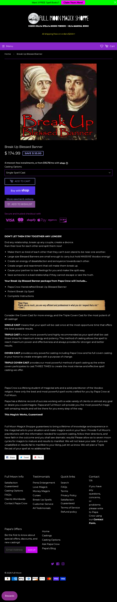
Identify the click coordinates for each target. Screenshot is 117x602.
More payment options (20, 199)
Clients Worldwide (15, 499)
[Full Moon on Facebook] (57, 564)
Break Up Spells (42, 499)
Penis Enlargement (44, 482)
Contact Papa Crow (16, 503)
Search (65, 482)
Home (8, 54)
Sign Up (31, 550)
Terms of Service (70, 507)
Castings (47, 535)
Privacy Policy (68, 495)
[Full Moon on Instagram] (63, 564)
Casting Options (13, 166)
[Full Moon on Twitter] (52, 564)
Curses (37, 495)
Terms (64, 491)
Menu (9, 46)
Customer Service (43, 503)
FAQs (64, 486)
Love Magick (40, 486)
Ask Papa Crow (51, 544)
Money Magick (41, 491)
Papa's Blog (49, 548)
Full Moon (16, 573)
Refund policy (69, 511)
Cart (112, 46)
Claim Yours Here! (73, 2)
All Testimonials (41, 508)
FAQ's (8, 494)
